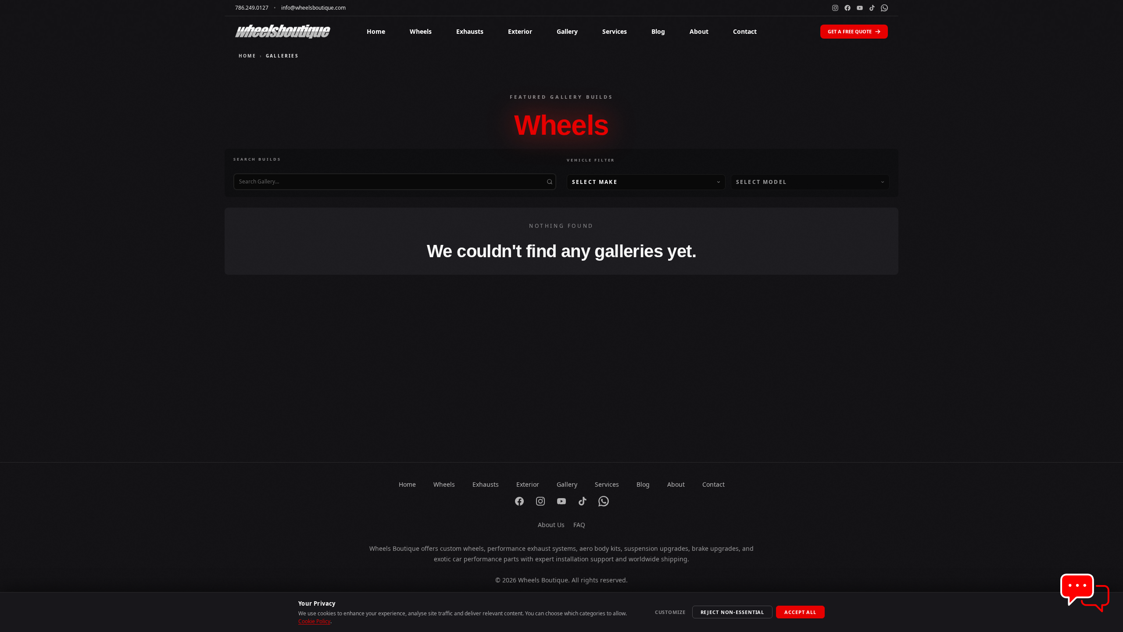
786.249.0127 (251, 7)
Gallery (567, 31)
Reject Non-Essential (733, 612)
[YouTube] (859, 7)
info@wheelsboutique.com (313, 7)
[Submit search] (550, 182)
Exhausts (469, 31)
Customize (670, 612)
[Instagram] (835, 7)
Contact (745, 31)
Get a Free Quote (850, 31)
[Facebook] (847, 7)
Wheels (421, 31)
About (699, 31)
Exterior (520, 31)
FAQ (579, 525)
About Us (551, 525)
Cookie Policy (314, 621)
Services (614, 31)
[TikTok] (872, 7)
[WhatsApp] (884, 7)
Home (376, 31)
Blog (658, 31)
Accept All (800, 612)
